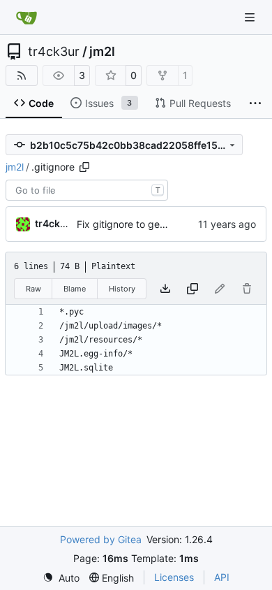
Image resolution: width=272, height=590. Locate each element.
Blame (74, 289)
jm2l (102, 52)
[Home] (26, 17)
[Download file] (165, 289)
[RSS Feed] (22, 75)
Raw (33, 289)
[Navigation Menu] (251, 17)
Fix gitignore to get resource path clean (167, 224)
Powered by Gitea (101, 539)
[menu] (61, 578)
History (122, 289)
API (221, 577)
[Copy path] (84, 167)
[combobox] (87, 190)
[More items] (255, 103)
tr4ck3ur (54, 52)
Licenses (174, 577)
